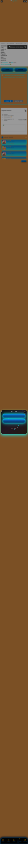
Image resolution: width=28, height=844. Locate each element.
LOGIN (14, 416)
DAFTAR (14, 421)
